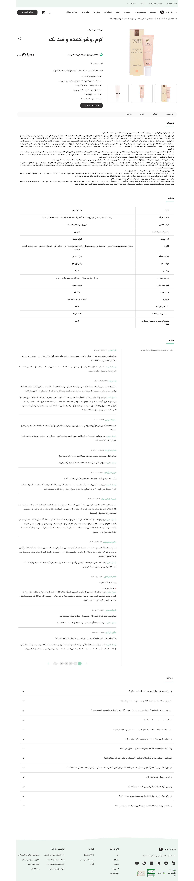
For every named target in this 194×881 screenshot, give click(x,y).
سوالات (129, 114)
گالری (142, 3)
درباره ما (97, 12)
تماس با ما (85, 12)
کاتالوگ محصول (172, 3)
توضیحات (169, 114)
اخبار (118, 12)
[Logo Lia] (167, 849)
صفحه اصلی (172, 18)
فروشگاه (153, 12)
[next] (48, 663)
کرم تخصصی (151, 18)
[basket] (43, 12)
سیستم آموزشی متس (155, 3)
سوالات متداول (71, 12)
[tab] (170, 114)
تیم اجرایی (108, 12)
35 (55, 663)
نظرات (142, 114)
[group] (131, 3)
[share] (19, 38)
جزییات (155, 114)
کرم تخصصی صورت (137, 18)
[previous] (86, 663)
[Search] (50, 12)
